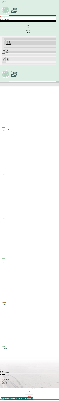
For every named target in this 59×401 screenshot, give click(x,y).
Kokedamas (5, 40)
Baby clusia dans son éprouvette (7, 129)
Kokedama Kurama (8, 42)
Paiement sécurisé (4, 382)
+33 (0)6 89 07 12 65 (2, 374)
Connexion (29, 396)
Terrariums (3, 53)
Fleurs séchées (4, 62)
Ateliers (5, 45)
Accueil (3, 36)
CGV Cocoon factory (4, 383)
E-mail (29, 391)
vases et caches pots (6, 50)
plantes (5, 48)
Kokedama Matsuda (8, 43)
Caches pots (7, 52)
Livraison (3, 2)
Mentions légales (4, 381)
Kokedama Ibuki (8, 41)
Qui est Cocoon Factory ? (5, 379)
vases (6, 51)
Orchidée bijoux (5, 348)
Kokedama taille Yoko (8, 44)
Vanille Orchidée (5, 304)
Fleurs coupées (6, 49)
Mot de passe (29, 393)
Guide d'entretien (4, 1)
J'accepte (2, 399)
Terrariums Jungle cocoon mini (8, 54)
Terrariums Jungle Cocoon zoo (10, 39)
